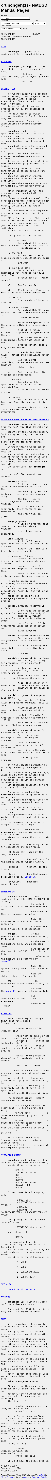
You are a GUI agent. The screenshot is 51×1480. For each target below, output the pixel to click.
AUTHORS (5, 1297)
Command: (6, 15)
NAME (3, 46)
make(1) (10, 991)
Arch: (38, 21)
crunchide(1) (15, 1289)
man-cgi (26, 1477)
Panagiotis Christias (39, 1477)
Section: (6, 21)
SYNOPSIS (6, 61)
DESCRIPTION (8, 89)
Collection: (7, 26)
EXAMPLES (6, 1013)
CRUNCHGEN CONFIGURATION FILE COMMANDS (25, 419)
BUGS (3, 1319)
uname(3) (6, 961)
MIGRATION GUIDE (11, 1155)
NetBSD (42, 1475)
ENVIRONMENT (8, 892)
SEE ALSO (6, 1284)
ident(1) (30, 877)
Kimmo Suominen (8, 1477)
